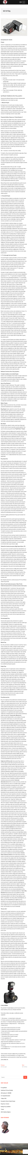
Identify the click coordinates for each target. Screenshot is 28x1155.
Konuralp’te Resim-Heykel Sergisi (8, 1101)
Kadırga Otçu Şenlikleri (6, 1106)
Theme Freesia (19, 1146)
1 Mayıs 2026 (3, 1098)
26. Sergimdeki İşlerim (5, 1095)
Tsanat (2, 1109)
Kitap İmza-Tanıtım (5, 1104)
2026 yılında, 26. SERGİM (6, 1093)
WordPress (25, 1146)
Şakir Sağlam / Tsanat (6, 1146)
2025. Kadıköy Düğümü (6, 1112)
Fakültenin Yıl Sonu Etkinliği (7, 1090)
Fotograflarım (4, 1087)
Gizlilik (20, 1148)
